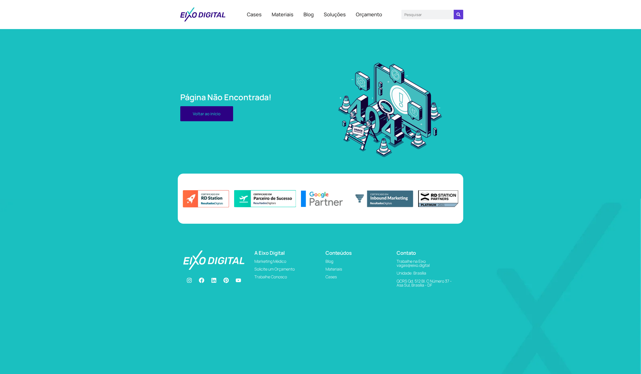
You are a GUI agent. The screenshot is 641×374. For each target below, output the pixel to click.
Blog (308, 14)
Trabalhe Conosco (270, 277)
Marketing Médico (270, 261)
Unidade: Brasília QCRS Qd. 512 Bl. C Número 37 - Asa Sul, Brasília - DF (424, 279)
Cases (254, 14)
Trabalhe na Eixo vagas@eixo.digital (413, 263)
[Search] (458, 14)
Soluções (335, 14)
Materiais (282, 14)
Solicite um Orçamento (274, 269)
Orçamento (369, 14)
